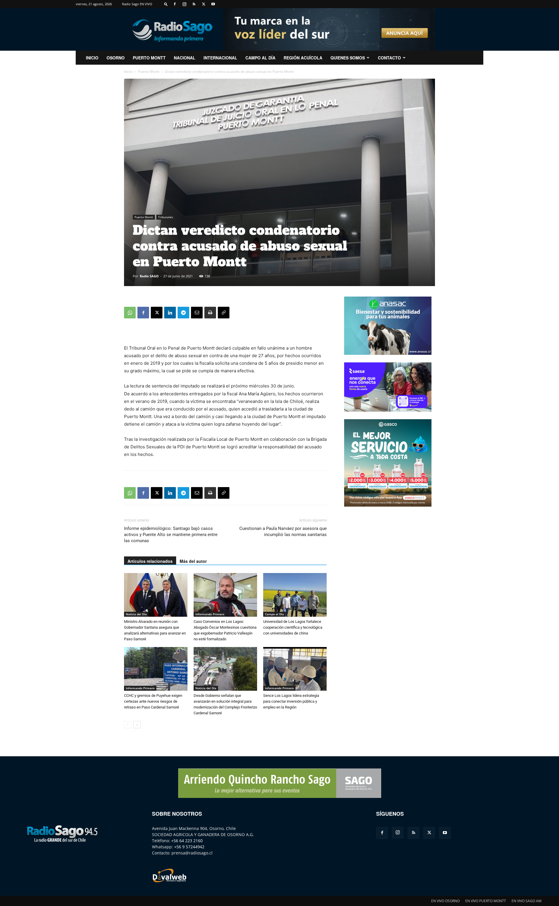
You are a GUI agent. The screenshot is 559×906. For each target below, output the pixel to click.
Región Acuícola (303, 58)
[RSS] (194, 4)
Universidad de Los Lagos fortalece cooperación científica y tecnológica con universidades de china (292, 627)
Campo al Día (260, 58)
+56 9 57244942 (189, 846)
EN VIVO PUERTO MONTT (485, 900)
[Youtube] (213, 4)
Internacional (220, 58)
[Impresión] (210, 312)
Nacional (184, 58)
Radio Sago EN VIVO (137, 4)
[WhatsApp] (130, 312)
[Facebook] (174, 4)
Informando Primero (209, 614)
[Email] (197, 312)
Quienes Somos (347, 58)
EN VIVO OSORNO (445, 900)
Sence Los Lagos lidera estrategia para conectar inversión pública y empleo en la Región (291, 701)
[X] (203, 4)
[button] (166, 4)
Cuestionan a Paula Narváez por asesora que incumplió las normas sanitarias (283, 531)
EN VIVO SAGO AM (527, 900)
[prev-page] (127, 724)
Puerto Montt (149, 58)
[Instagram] (184, 4)
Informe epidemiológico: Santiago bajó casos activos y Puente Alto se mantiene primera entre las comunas (170, 534)
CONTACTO (389, 58)
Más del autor (193, 561)
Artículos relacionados (150, 561)
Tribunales (165, 217)
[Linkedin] (170, 312)
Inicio (128, 71)
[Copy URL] (223, 312)
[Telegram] (183, 312)
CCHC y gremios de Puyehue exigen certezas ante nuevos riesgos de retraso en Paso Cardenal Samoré (153, 701)
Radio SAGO (149, 276)
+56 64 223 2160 (187, 840)
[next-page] (137, 724)
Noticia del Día (136, 614)
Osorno (116, 58)
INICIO (92, 58)
